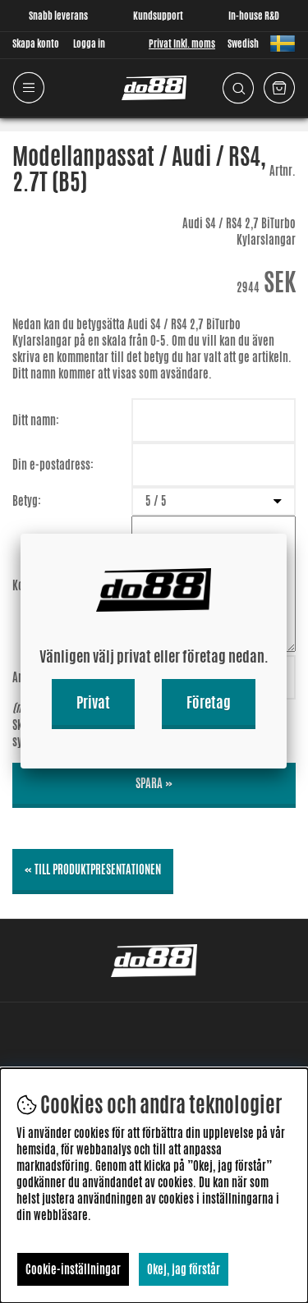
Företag (208, 702)
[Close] (286, 533)
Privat (93, 702)
